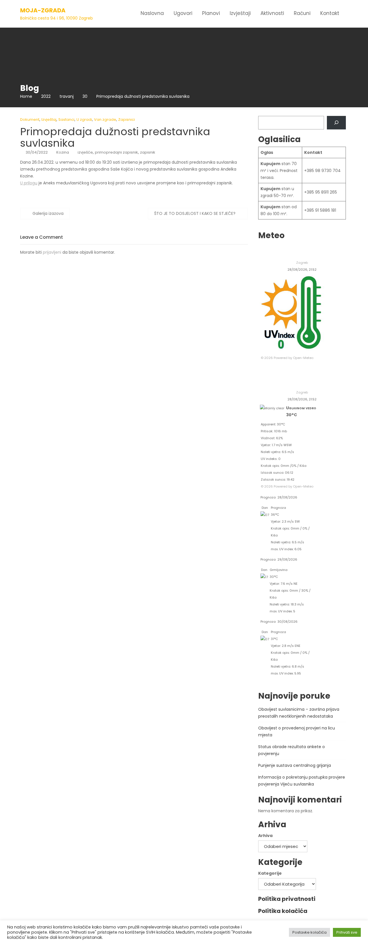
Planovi (211, 13)
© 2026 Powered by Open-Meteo (287, 358)
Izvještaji (240, 13)
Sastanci (66, 119)
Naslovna (152, 13)
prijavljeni (52, 252)
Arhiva (265, 835)
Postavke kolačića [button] (309, 932)
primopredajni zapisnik (116, 152)
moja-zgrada (43, 10)
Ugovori (183, 13)
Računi (302, 13)
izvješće (85, 152)
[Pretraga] (336, 122)
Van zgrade (105, 119)
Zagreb (302, 262)
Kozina (62, 152)
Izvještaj (48, 119)
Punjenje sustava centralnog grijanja (294, 765)
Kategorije (270, 873)
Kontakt (329, 13)
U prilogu (28, 183)
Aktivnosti (272, 13)
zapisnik (147, 152)
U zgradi (84, 119)
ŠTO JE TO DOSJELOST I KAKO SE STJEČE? (194, 213)
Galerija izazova (48, 213)
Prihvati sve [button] (346, 932)
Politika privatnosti (286, 899)
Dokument (29, 119)
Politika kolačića (282, 911)
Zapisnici (126, 119)
